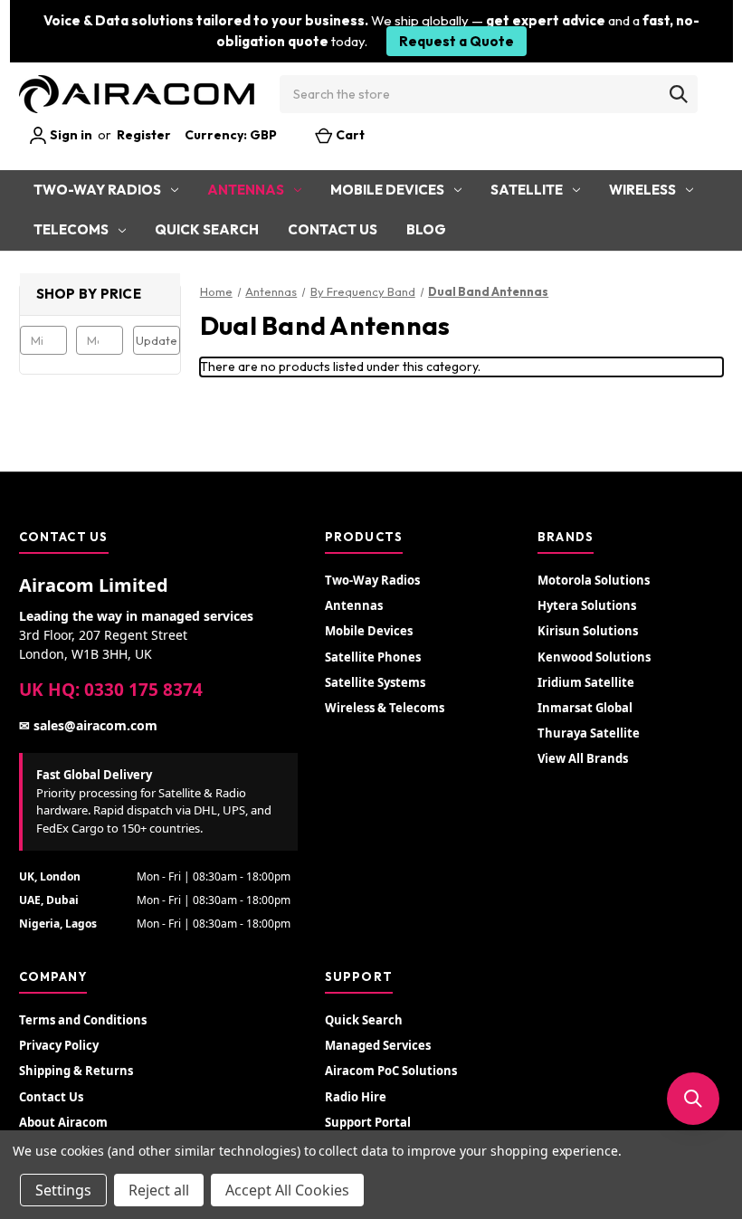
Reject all (158, 1190)
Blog (426, 229)
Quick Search (207, 229)
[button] (693, 1098)
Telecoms (71, 229)
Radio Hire (355, 1097)
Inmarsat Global (585, 708)
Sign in (69, 135)
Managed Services (378, 1045)
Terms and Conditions (83, 1020)
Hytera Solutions (586, 605)
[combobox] (489, 94)
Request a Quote (456, 41)
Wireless (642, 189)
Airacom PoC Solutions (391, 1070)
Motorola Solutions (593, 580)
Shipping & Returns (76, 1070)
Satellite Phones (373, 657)
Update (156, 340)
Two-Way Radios (97, 189)
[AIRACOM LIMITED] (136, 94)
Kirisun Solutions (587, 631)
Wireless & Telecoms (384, 708)
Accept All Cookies (287, 1190)
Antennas (245, 189)
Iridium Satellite (585, 682)
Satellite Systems (375, 682)
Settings (63, 1190)
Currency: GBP (232, 135)
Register (144, 135)
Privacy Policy (59, 1045)
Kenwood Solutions (594, 657)
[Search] (679, 94)
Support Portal (368, 1122)
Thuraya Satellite (588, 733)
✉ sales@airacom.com (88, 725)
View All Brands (582, 758)
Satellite (526, 189)
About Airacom (63, 1122)
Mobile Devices (387, 189)
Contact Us (332, 229)
